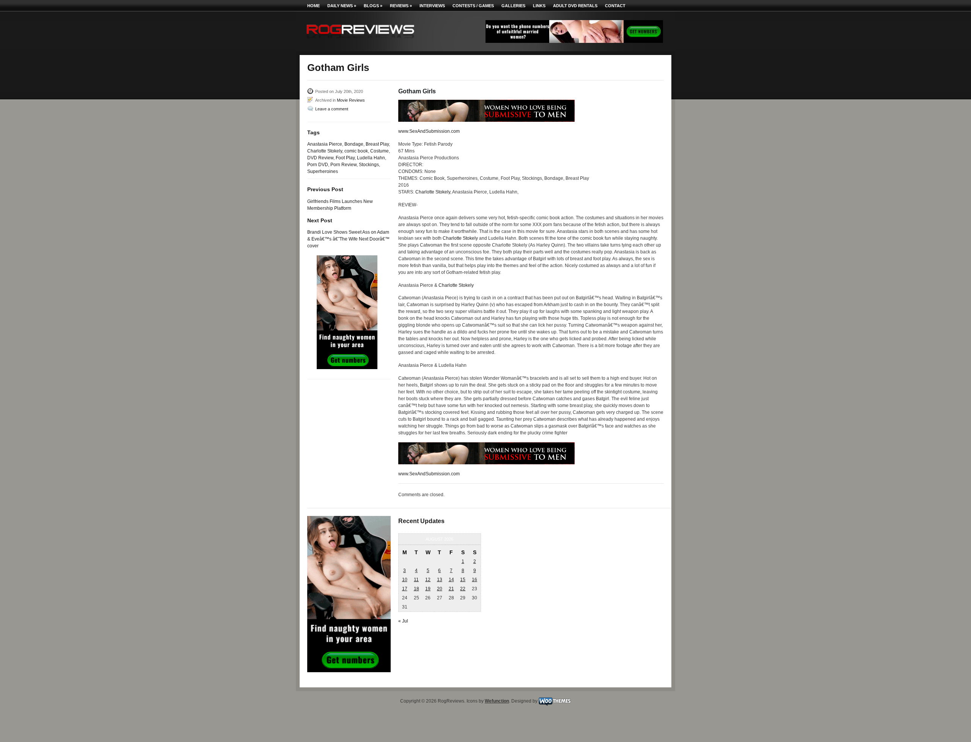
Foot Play (345, 157)
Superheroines (322, 171)
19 (428, 588)
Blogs (373, 5)
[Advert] (574, 41)
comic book (356, 151)
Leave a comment (331, 109)
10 (404, 579)
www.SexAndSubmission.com (429, 131)
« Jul (403, 621)
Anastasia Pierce (324, 144)
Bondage (353, 144)
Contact (615, 5)
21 (451, 588)
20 (439, 588)
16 (474, 579)
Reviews (401, 5)
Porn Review (343, 164)
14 (451, 579)
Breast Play (377, 144)
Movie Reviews (351, 100)
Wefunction (497, 701)
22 (462, 588)
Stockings (369, 164)
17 (404, 588)
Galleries (513, 5)
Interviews (432, 5)
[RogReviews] (360, 40)
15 (462, 579)
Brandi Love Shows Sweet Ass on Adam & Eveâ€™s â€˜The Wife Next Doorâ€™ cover (348, 239)
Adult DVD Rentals (575, 5)
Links (539, 5)
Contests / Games (473, 5)
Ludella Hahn (371, 157)
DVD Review (320, 157)
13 (439, 579)
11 (416, 579)
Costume (379, 151)
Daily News (341, 5)
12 (428, 579)
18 (416, 588)
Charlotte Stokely (324, 151)
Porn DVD (317, 164)
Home (313, 5)
